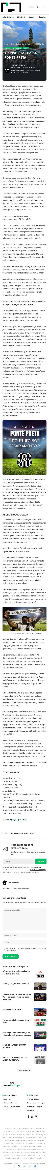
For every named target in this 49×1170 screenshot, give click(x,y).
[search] (38, 7)
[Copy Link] (29, 1166)
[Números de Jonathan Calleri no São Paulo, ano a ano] (40, 973)
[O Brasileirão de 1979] (40, 1012)
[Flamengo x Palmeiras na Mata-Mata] (40, 1022)
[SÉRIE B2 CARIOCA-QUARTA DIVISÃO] (40, 1047)
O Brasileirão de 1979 (12, 1009)
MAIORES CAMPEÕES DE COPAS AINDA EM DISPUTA (16, 1058)
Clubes (7, 48)
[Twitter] (32, 1116)
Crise (11, 833)
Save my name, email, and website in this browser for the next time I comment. (26, 949)
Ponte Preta (17, 48)
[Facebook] (28, 1116)
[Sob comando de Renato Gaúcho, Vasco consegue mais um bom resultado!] (40, 997)
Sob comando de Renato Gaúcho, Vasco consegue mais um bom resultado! (17, 997)
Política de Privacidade (38, 870)
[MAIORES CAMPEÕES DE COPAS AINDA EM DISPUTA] (40, 1060)
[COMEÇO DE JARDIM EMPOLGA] (40, 986)
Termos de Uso (36, 867)
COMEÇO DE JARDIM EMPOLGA (16, 983)
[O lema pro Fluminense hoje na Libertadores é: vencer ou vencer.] (40, 1035)
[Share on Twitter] (19, 1166)
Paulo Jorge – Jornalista (16, 819)
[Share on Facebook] (14, 1166)
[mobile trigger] (45, 7)
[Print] (35, 1166)
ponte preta (18, 833)
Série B (26, 48)
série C (32, 833)
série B (26, 833)
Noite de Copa (19, 65)
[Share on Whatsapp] (24, 1166)
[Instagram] (36, 1116)
